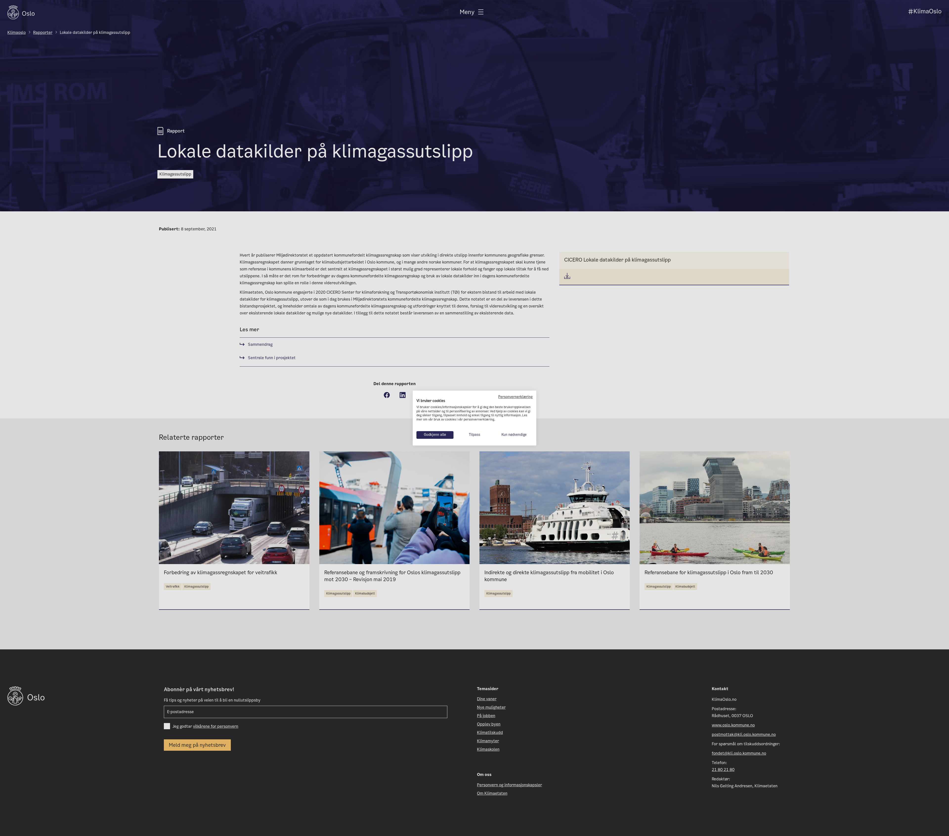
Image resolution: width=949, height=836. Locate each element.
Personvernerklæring (515, 397)
